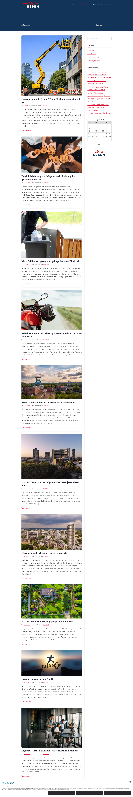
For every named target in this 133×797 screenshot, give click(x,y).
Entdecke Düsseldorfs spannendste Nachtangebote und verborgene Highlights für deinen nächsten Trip (99, 97)
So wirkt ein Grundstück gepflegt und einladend (47, 621)
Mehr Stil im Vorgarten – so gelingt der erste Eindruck (50, 261)
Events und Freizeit (94, 57)
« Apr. (99, 145)
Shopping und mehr (94, 61)
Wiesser (26, 105)
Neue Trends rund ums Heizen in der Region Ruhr (48, 402)
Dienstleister (92, 54)
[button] (90, 4)
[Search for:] (100, 39)
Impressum (108, 5)
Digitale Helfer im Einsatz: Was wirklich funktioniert (49, 750)
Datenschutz (97, 5)
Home (73, 5)
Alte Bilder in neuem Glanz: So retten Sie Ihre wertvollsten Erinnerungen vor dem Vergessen (99, 74)
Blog (78, 5)
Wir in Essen (27, 182)
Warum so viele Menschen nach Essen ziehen (45, 553)
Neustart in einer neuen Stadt (37, 679)
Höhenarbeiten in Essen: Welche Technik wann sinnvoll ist (99, 88)
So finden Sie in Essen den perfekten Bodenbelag (97, 82)
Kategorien (86, 5)
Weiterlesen (25, 130)
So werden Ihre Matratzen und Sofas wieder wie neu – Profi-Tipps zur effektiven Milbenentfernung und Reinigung (99, 109)
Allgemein (91, 50)
